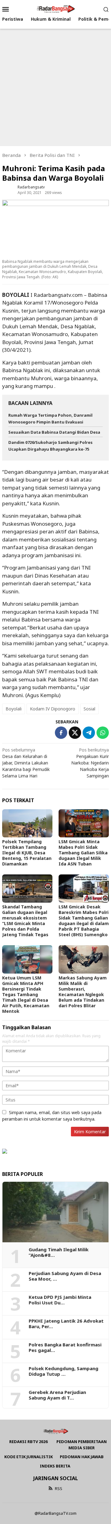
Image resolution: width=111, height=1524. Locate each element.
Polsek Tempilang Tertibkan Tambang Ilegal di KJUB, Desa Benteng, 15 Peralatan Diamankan (26, 853)
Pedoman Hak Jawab (82, 1456)
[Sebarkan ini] (61, 732)
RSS (58, 1488)
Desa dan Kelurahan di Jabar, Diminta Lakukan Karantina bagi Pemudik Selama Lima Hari (26, 763)
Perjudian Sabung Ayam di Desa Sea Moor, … (65, 1276)
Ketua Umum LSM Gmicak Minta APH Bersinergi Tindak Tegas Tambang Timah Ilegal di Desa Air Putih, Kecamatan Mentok (25, 994)
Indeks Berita (55, 1466)
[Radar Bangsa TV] (55, 8)
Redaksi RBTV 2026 (28, 1441)
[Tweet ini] (75, 732)
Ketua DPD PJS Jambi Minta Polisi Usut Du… (60, 1299)
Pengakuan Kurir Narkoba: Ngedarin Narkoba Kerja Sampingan (90, 763)
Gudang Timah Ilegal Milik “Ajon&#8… (58, 1252)
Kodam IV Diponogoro (52, 709)
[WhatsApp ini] (103, 732)
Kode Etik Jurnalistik (28, 1456)
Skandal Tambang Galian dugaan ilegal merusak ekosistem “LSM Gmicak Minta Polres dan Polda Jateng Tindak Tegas (25, 920)
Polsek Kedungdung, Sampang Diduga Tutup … (63, 1371)
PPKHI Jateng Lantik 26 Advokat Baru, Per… (66, 1323)
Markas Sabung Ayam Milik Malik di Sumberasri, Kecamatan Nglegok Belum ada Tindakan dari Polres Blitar (83, 991)
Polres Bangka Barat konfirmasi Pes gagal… (65, 1347)
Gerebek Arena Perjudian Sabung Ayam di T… (57, 1394)
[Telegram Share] (89, 732)
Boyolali (14, 709)
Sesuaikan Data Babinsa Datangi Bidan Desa (54, 432)
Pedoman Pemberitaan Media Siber (81, 1444)
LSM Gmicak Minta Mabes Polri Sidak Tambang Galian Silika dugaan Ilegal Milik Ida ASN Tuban (83, 853)
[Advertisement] (55, 87)
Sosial (89, 709)
